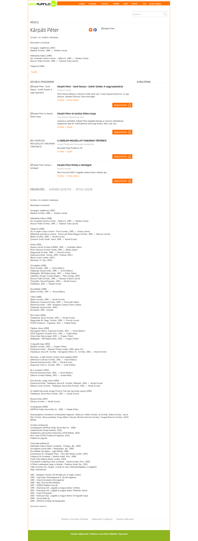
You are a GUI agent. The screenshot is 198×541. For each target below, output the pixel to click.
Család (82, 4)
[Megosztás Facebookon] (95, 30)
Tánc (144, 4)
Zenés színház (155, 4)
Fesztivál (92, 4)
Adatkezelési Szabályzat (102, 519)
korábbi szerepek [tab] (60, 189)
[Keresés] (165, 14)
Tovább (34, 72)
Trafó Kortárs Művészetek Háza (70, 117)
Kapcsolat (123, 534)
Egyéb (69, 127)
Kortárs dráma (73, 100)
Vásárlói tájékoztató (79, 534)
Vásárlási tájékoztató (125, 519)
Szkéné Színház (64, 90)
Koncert (105, 4)
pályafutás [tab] (37, 189)
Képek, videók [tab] (84, 189)
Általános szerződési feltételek (103, 534)
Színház (134, 4)
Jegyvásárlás (120, 105)
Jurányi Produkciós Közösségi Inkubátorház (75, 144)
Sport (125, 4)
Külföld (116, 4)
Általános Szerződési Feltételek (74, 519)
